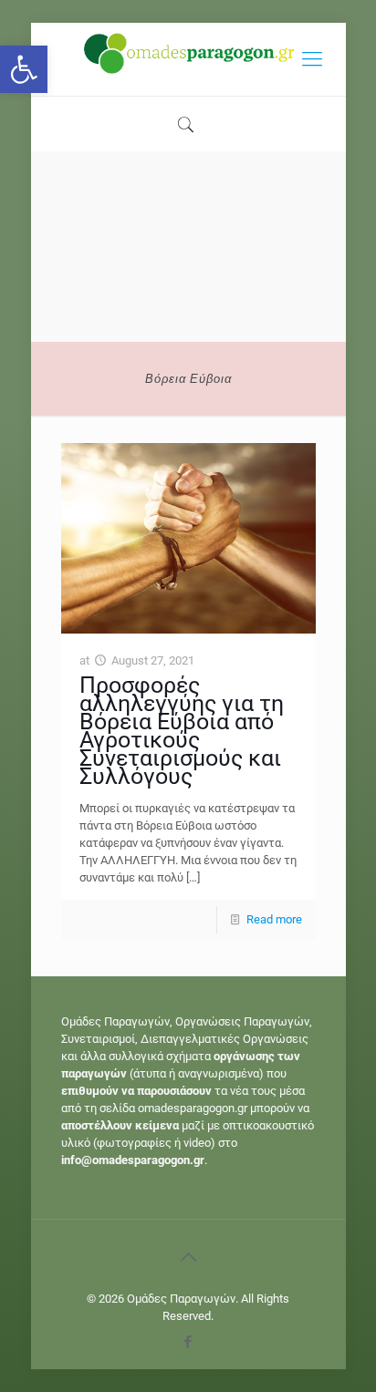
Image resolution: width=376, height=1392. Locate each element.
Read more (274, 919)
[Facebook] (188, 1342)
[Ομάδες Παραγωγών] (188, 59)
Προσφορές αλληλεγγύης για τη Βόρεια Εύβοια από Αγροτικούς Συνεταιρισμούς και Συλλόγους (181, 730)
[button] (23, 69)
